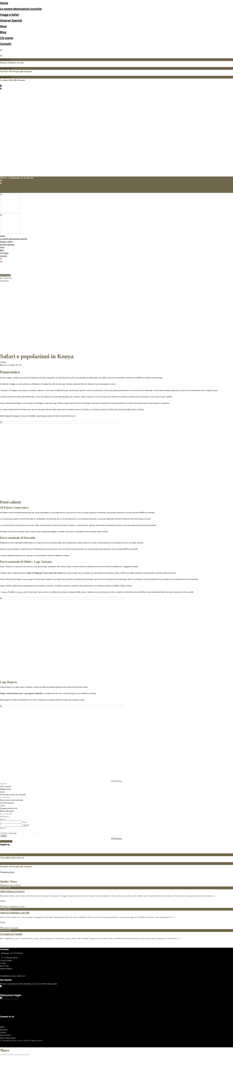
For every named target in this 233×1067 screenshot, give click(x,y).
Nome (24, 822)
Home (4, 3)
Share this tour (6, 841)
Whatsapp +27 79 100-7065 (23, 178)
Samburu (19, 592)
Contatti (5, 44)
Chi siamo (6, 38)
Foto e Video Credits (8, 1038)
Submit (3, 836)
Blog (3, 32)
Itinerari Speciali (11, 20)
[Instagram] (1, 89)
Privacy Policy (5, 1035)
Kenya (23, 416)
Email (3, 828)
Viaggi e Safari (9, 15)
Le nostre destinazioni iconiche (21, 9)
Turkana (4, 592)
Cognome (25, 825)
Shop (3, 26)
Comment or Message (8, 833)
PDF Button (117, 781)
